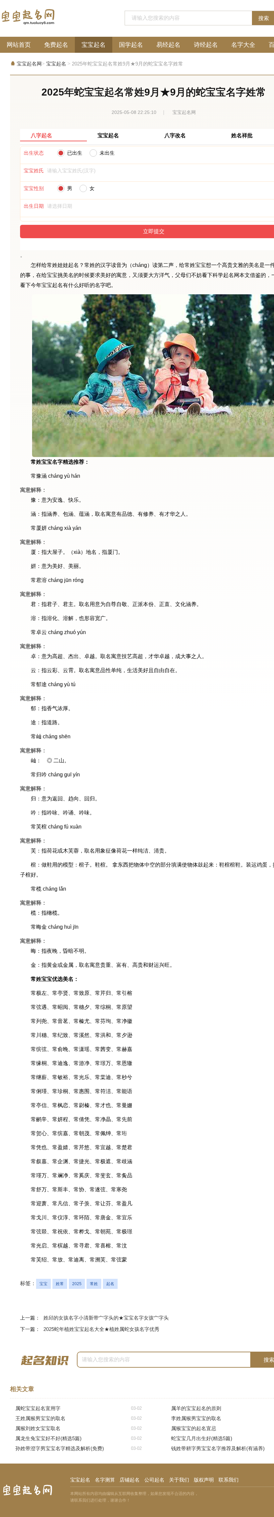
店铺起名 (130, 1480)
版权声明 (204, 1480)
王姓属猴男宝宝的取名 (78, 1418)
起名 (110, 1283)
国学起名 (131, 44)
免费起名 (56, 44)
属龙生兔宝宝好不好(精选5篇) (78, 1438)
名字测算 (105, 1480)
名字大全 (243, 44)
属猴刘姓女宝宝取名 (78, 1428)
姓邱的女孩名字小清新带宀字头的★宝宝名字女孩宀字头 (106, 1318)
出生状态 (34, 153)
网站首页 (19, 44)
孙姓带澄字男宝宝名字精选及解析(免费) (78, 1448)
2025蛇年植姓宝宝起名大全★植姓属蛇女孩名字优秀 (101, 1329)
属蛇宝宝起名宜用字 (78, 1408)
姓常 (60, 1283)
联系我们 (229, 1480)
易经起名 (168, 44)
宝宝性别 (34, 188)
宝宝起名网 (29, 63)
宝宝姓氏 (34, 170)
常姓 (94, 1283)
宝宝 (43, 1283)
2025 (77, 1283)
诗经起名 (206, 44)
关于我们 (179, 1480)
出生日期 (34, 206)
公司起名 (154, 1480)
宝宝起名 (94, 44)
